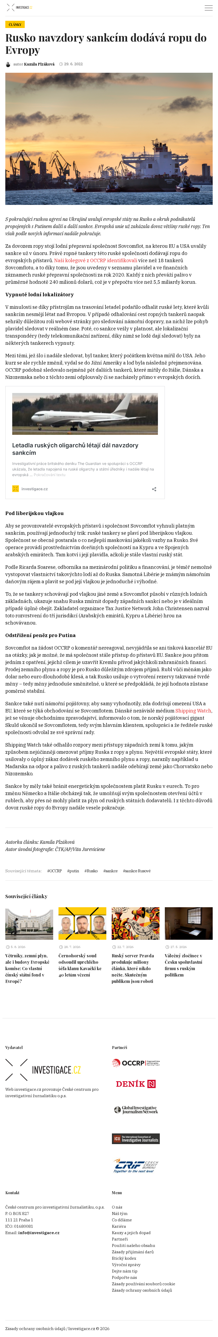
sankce (112, 870)
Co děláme (122, 1219)
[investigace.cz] (19, 7)
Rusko (92, 870)
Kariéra (119, 1226)
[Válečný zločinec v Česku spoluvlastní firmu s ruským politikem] (189, 923)
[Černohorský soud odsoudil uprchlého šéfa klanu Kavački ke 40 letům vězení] (82, 923)
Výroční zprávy (126, 1264)
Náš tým (120, 1213)
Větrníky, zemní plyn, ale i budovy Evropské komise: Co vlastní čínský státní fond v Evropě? (27, 968)
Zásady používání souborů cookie (143, 1283)
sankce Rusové (137, 870)
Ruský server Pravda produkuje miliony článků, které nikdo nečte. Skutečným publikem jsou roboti (133, 968)
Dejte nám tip (124, 1271)
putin (74, 870)
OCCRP (55, 870)
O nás (117, 1207)
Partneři (120, 1239)
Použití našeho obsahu (133, 1245)
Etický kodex (124, 1258)
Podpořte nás (124, 1277)
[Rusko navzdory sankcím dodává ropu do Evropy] (109, 138)
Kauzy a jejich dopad (131, 1232)
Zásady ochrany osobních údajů (142, 1290)
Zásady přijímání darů (133, 1251)
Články (15, 24)
